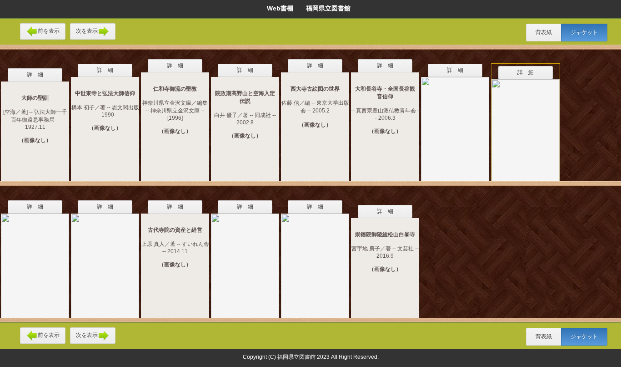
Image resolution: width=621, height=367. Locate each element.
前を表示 (49, 31)
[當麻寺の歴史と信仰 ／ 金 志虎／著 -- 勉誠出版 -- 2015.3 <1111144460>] (245, 260)
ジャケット (584, 32)
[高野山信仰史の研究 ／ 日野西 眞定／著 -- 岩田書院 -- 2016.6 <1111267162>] (315, 260)
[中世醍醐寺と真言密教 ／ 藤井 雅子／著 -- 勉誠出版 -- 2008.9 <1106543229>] (455, 123)
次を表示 (87, 31)
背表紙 (544, 32)
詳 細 (35, 74)
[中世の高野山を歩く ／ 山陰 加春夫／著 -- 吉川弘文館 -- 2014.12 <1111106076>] (105, 260)
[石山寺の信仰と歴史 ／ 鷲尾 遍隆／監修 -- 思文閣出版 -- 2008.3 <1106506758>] (525, 125)
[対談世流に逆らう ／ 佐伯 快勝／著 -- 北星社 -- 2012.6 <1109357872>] (35, 260)
